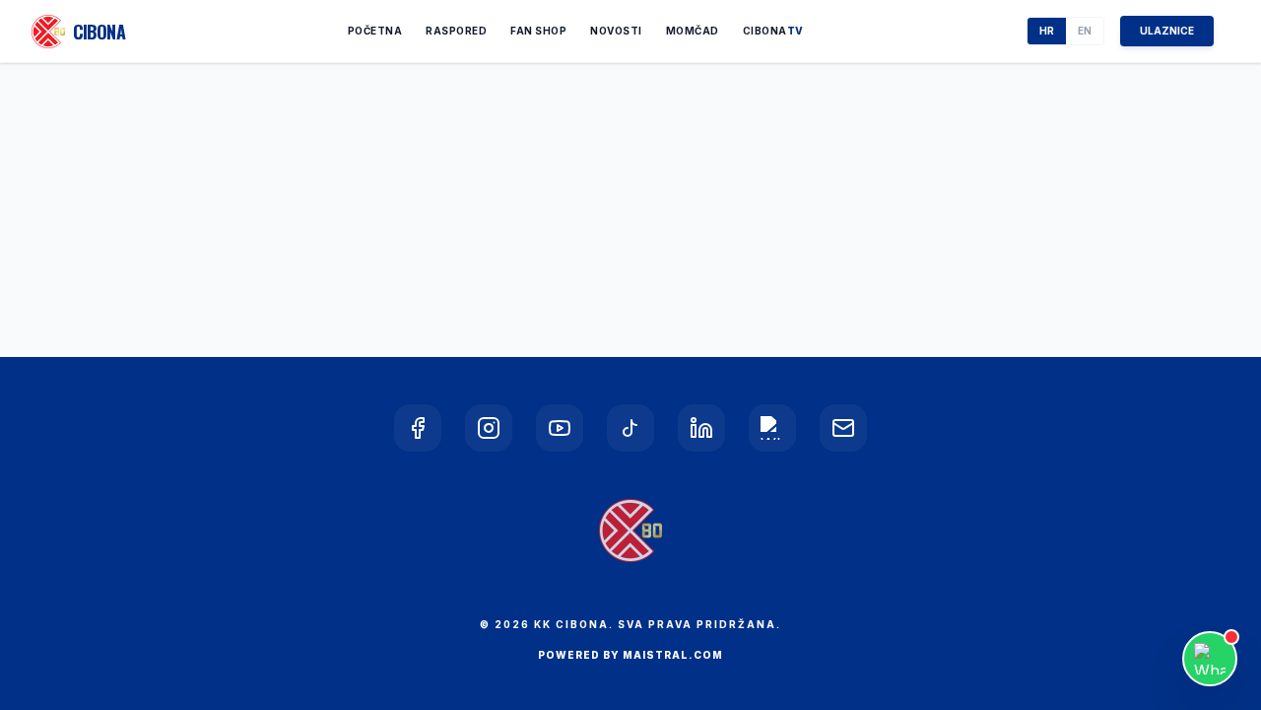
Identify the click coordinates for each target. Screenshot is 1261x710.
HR (1046, 30)
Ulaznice (1167, 30)
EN (1085, 30)
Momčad (692, 30)
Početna (375, 30)
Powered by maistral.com (630, 655)
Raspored (456, 30)
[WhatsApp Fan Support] (1209, 658)
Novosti (616, 30)
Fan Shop (538, 30)
